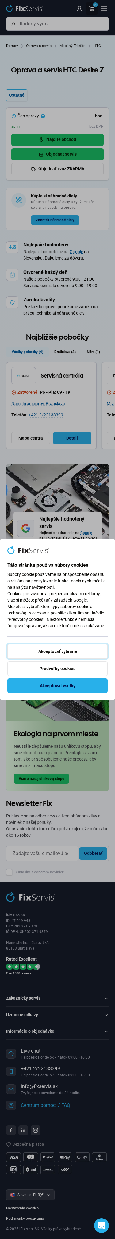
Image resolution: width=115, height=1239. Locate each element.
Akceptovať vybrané (57, 651)
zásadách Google (70, 600)
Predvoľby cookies (57, 668)
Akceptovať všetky (57, 685)
